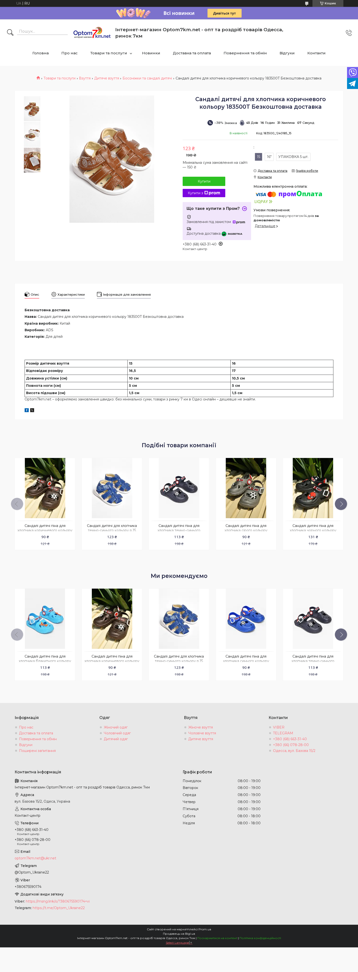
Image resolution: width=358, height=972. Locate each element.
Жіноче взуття (200, 727)
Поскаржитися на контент (217, 938)
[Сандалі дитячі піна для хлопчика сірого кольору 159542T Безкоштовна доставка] (246, 488)
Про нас (69, 53)
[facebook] (27, 411)
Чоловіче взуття (202, 733)
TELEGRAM (283, 733)
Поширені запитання (37, 750)
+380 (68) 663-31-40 (290, 739)
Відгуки (287, 53)
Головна (40, 53)
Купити (204, 181)
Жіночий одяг (116, 727)
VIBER (278, 727)
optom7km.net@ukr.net (35, 858)
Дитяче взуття (106, 78)
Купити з (195, 193)
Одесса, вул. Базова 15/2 (294, 750)
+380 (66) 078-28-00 (291, 745)
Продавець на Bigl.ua (179, 933)
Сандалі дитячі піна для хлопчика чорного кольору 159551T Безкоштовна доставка (313, 530)
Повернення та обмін (245, 53)
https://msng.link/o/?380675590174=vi (58, 901)
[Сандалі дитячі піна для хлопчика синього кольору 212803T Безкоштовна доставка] (246, 619)
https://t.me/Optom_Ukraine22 (59, 908)
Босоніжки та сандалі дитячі (147, 78)
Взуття (85, 78)
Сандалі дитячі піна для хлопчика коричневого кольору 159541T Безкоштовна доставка (45, 530)
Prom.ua (204, 929)
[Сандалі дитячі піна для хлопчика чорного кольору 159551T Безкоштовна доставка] (313, 488)
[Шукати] (10, 33)
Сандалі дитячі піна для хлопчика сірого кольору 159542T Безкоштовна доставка (245, 530)
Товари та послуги (108, 53)
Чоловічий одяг (117, 733)
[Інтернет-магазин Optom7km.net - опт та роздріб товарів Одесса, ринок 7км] (92, 33)
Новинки (151, 53)
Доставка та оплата (192, 53)
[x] (32, 411)
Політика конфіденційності (260, 938)
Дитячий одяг (116, 739)
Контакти (316, 53)
